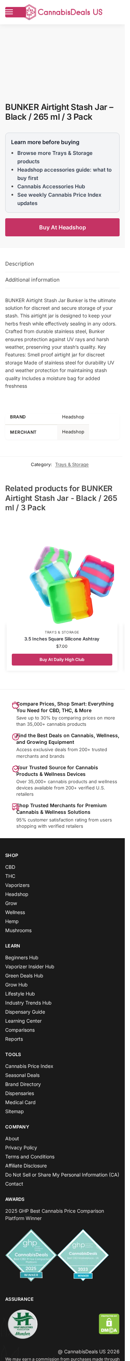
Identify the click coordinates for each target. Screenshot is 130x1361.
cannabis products (67, 781)
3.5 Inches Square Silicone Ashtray (61, 639)
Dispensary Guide (25, 1012)
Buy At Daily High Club (62, 659)
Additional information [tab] (32, 279)
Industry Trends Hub (28, 1003)
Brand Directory (23, 1084)
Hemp (12, 921)
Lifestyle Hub (20, 994)
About (12, 1138)
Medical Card (20, 1102)
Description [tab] (19, 263)
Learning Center (23, 1021)
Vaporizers (17, 885)
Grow (11, 903)
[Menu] (15, 12)
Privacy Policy (21, 1147)
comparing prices (77, 718)
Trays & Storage (72, 464)
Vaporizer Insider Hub (29, 966)
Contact (14, 1184)
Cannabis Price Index (29, 1066)
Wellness (15, 912)
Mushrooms (18, 930)
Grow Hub (16, 985)
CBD (10, 867)
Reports (14, 1039)
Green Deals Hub (24, 975)
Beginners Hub (21, 957)
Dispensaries (19, 1093)
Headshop (16, 894)
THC (10, 876)
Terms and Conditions (29, 1156)
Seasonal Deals (22, 1075)
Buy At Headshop (62, 227)
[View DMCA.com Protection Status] (109, 1324)
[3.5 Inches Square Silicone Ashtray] (62, 572)
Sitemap (14, 1111)
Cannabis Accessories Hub (51, 186)
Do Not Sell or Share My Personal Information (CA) (62, 1175)
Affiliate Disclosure (26, 1166)
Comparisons (20, 1030)
